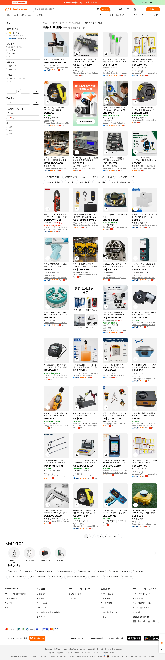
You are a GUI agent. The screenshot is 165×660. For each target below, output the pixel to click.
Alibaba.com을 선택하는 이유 (16, 594)
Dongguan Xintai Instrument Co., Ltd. (56, 426)
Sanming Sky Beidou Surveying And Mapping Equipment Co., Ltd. (115, 330)
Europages (118, 649)
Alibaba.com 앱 (97, 638)
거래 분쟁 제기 (106, 603)
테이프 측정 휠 (84, 182)
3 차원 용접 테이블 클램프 (119, 571)
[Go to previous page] (81, 536)
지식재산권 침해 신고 (109, 612)
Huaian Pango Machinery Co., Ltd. (115, 278)
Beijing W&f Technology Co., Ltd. (115, 473)
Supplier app (76, 638)
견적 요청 (72, 598)
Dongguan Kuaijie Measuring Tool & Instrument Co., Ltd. (85, 426)
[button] (97, 9)
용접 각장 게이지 (112, 577)
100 (115, 536)
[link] (162, 637)
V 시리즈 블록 (100, 182)
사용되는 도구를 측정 (17, 577)
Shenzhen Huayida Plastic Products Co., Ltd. (144, 325)
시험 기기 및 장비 (58, 23)
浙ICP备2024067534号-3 (144, 656)
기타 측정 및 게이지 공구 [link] (94, 23)
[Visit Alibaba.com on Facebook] (134, 621)
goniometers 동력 (90, 177)
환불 (102, 608)
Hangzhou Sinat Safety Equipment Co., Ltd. (115, 227)
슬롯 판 (70, 182)
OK (36, 91)
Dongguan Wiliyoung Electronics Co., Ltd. (144, 73)
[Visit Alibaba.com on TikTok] (158, 621)
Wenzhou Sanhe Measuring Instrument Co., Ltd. (56, 476)
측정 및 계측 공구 (75, 23)
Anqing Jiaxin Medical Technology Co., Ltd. (56, 278)
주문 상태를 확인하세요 (142, 603)
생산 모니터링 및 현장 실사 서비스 (49, 612)
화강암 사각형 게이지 (38, 577)
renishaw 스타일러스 (66, 571)
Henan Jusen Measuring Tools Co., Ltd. (144, 120)
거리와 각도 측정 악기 (54, 182)
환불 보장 (40, 598)
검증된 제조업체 (75, 594)
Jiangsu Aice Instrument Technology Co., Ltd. (85, 375)
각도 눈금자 (100, 571)
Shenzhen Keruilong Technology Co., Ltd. (115, 375)
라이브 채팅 (105, 598)
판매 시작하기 (138, 598)
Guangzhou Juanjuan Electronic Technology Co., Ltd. (85, 476)
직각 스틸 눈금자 (108, 177)
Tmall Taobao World (70, 649)
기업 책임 (8, 603)
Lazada (82, 649)
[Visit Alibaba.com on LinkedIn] (139, 621)
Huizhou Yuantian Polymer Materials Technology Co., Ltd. (144, 225)
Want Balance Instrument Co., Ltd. (144, 426)
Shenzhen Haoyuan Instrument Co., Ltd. (85, 225)
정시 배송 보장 (42, 603)
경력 (6, 608)
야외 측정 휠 (26, 571)
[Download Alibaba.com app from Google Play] (152, 638)
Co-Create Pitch (11, 598)
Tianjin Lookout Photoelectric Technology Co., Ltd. (144, 278)
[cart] (128, 10)
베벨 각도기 (96, 577)
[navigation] (23, 279)
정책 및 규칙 (41, 617)
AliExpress (48, 649)
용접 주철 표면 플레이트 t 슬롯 (122, 182)
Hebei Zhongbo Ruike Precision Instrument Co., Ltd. (115, 168)
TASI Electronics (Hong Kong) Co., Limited (56, 229)
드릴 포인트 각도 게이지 (45, 571)
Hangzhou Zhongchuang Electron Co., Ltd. (85, 168)
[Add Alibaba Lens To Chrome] (37, 638)
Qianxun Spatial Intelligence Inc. (144, 379)
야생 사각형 (139, 571)
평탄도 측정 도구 (71, 177)
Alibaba (45, 23)
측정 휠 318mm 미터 (127, 177)
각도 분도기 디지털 (53, 177)
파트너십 (136, 612)
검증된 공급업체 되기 (141, 608)
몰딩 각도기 (128, 577)
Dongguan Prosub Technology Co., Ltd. (115, 123)
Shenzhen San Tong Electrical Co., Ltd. (144, 168)
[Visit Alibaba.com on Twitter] (144, 621)
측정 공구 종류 (56, 577)
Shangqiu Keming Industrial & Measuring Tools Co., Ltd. (56, 123)
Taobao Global (92, 649)
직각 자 (12, 571)
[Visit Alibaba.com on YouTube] (153, 621)
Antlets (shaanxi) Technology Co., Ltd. (56, 323)
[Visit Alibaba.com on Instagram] (148, 621)
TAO (101, 649)
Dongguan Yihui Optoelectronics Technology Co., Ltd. (56, 68)
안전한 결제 (41, 594)
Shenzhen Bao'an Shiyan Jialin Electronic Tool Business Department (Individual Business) (85, 73)
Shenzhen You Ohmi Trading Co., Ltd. (56, 377)
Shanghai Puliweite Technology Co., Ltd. (56, 168)
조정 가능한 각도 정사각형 (76, 577)
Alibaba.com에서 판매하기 (143, 594)
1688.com (57, 649)
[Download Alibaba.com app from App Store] (134, 638)
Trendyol (108, 649)
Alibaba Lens (18, 638)
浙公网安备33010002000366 (122, 656)
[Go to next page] (120, 536)
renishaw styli (85, 571)
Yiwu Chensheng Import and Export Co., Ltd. (85, 274)
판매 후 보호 (41, 608)
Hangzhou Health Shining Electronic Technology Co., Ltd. (115, 73)
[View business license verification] (104, 656)
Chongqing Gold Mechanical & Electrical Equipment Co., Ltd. (115, 424)
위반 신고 (104, 617)
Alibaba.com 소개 (11, 589)
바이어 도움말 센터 (108, 594)
